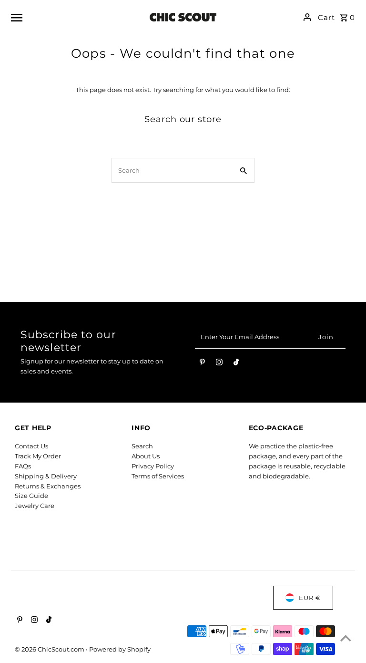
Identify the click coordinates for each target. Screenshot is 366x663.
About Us (146, 456)
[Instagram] (219, 364)
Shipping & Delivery (46, 476)
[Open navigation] (74, 17)
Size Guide (31, 495)
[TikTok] (236, 364)
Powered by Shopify (120, 649)
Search (142, 446)
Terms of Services (158, 476)
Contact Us (31, 446)
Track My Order (38, 456)
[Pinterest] (202, 364)
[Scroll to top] (345, 638)
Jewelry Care (34, 505)
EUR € (310, 597)
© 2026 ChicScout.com (50, 649)
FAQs (23, 466)
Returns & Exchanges (48, 486)
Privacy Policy (153, 466)
